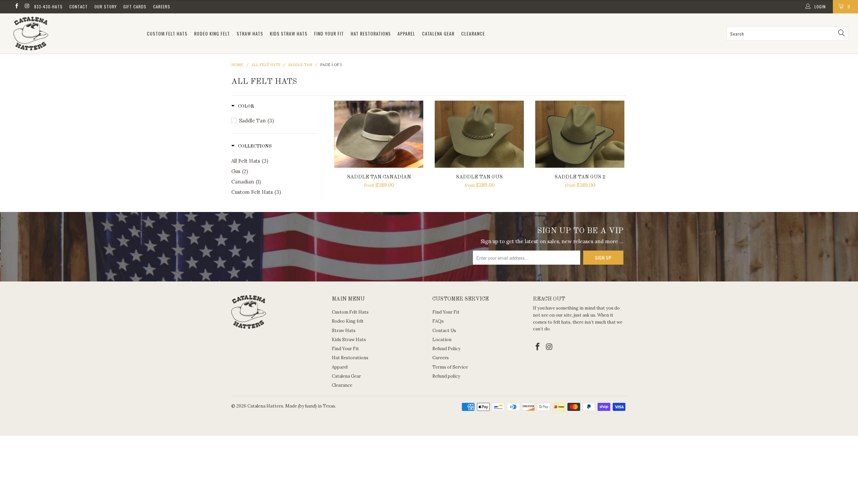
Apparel (406, 33)
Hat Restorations (371, 33)
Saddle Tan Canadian (379, 134)
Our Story (106, 6)
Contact (78, 6)
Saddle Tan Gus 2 (580, 134)
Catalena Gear (438, 33)
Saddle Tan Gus (479, 134)
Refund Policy (446, 349)
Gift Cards (134, 6)
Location (441, 339)
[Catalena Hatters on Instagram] (26, 6)
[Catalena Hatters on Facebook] (16, 6)
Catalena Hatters (265, 406)
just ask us (584, 315)
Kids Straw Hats (288, 33)
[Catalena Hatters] (75, 33)
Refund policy (446, 376)
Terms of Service (450, 367)
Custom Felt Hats (167, 33)
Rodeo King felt (212, 33)
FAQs (438, 321)
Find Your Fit (329, 33)
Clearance (473, 33)
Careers (161, 6)
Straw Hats (250, 33)
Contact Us (444, 330)
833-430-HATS (48, 6)
